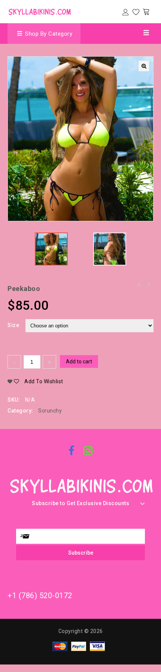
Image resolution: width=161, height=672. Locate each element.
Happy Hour (139, 285)
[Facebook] (72, 452)
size (13, 325)
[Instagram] (88, 452)
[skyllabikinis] (39, 11)
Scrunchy (50, 411)
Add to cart (79, 361)
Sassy (149, 285)
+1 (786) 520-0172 (39, 595)
